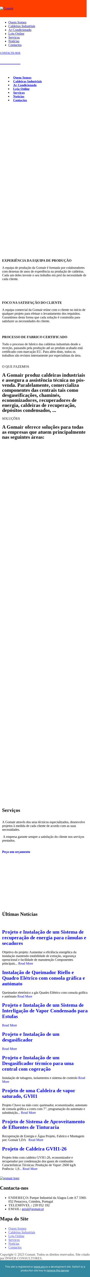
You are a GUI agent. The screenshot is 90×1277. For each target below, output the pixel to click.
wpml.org (39, 1266)
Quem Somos (17, 22)
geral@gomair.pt (33, 1209)
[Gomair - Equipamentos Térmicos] (6, 8)
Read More (25, 963)
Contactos (15, 45)
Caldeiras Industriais (21, 26)
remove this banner (58, 1270)
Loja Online (16, 33)
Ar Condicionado (19, 30)
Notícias (13, 41)
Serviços (14, 37)
